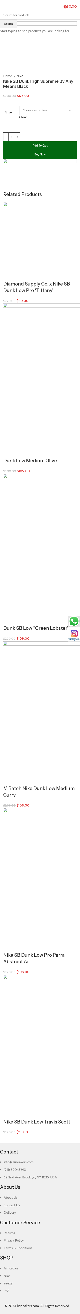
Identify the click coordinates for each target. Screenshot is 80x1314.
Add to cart (40, 145)
